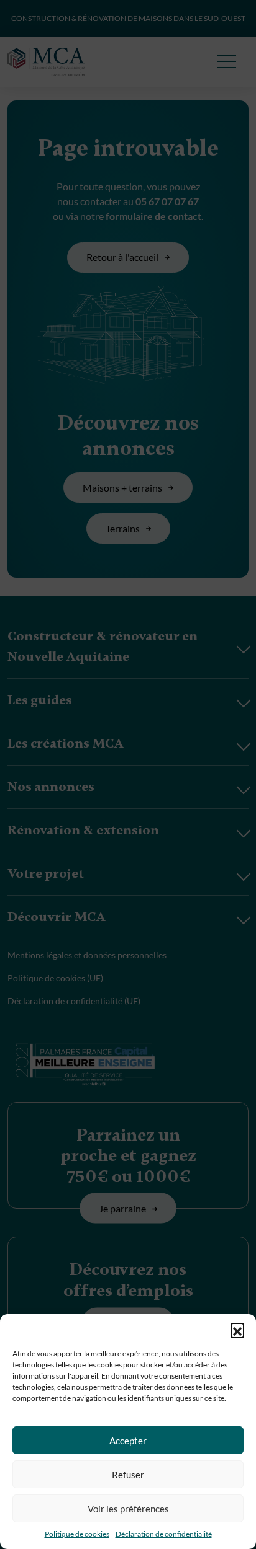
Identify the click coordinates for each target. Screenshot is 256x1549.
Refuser (128, 1474)
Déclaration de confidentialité (164, 1533)
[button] (237, 1329)
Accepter (128, 1440)
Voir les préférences (128, 1508)
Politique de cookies (77, 1533)
